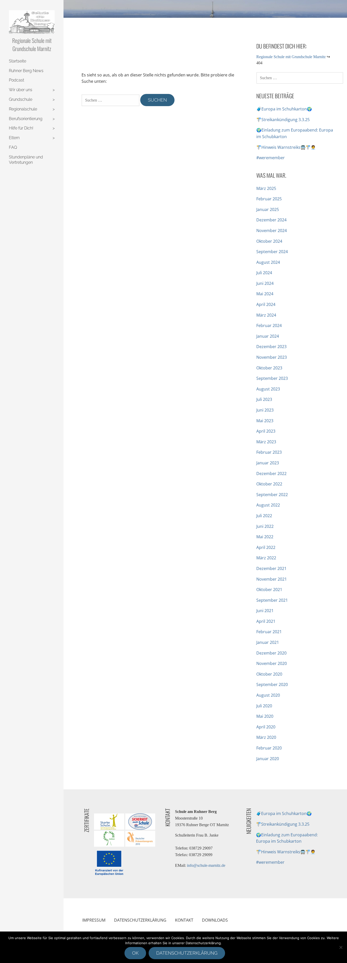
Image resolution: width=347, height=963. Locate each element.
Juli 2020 (264, 706)
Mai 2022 (264, 537)
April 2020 (265, 727)
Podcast (16, 80)
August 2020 (268, 695)
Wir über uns (20, 89)
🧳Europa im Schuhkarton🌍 (284, 109)
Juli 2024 (264, 272)
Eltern (14, 137)
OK (135, 953)
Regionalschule (23, 109)
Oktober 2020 (269, 674)
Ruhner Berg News (26, 70)
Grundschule (20, 99)
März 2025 (266, 188)
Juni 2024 (265, 283)
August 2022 (268, 505)
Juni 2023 (265, 410)
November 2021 (271, 579)
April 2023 (265, 431)
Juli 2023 (264, 399)
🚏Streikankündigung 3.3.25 (283, 119)
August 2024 (268, 262)
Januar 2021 (267, 642)
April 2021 (265, 621)
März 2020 (266, 737)
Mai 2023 (264, 420)
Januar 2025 (267, 209)
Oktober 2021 (269, 589)
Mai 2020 (264, 716)
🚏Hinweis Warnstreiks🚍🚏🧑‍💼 (286, 147)
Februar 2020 (269, 748)
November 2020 (271, 663)
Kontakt (184, 920)
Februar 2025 (269, 199)
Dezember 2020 (271, 653)
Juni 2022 (265, 526)
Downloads (215, 920)
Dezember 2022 (271, 473)
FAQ (13, 147)
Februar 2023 (269, 452)
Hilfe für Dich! (21, 128)
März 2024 (266, 315)
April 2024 (265, 304)
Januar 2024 (267, 336)
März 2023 (266, 442)
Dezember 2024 (271, 220)
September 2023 (272, 378)
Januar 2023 (267, 463)
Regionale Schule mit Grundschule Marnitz (32, 44)
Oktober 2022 (269, 484)
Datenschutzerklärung (140, 920)
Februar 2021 (269, 631)
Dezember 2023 (271, 346)
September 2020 (272, 684)
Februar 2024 (269, 325)
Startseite (17, 61)
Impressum (93, 920)
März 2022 (266, 558)
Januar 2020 (267, 758)
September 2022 (272, 494)
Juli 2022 (264, 515)
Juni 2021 (265, 610)
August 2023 (268, 389)
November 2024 (271, 230)
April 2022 (265, 547)
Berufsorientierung (25, 118)
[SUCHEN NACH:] (111, 100)
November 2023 (271, 357)
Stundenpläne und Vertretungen (26, 160)
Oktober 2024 (269, 241)
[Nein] (340, 947)
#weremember (270, 157)
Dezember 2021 (271, 568)
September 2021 (272, 600)
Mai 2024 (264, 294)
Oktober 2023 (269, 368)
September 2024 (272, 251)
